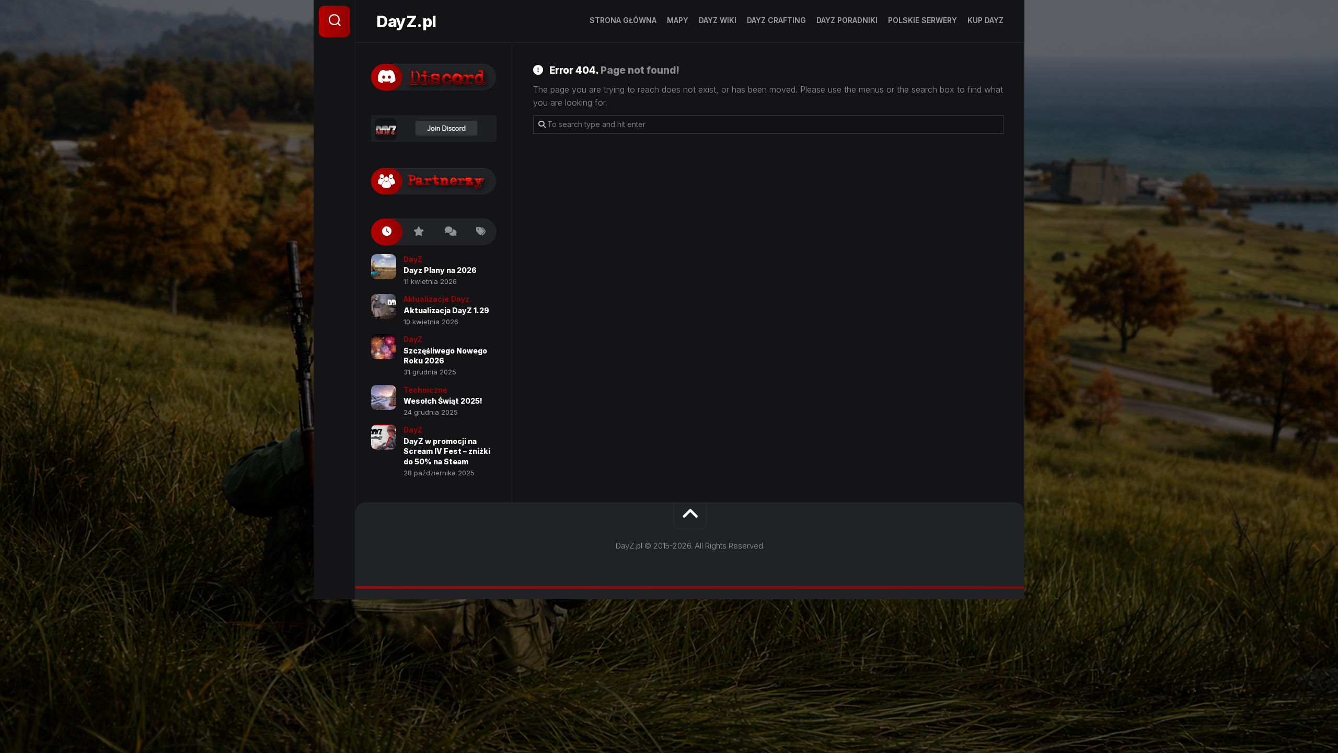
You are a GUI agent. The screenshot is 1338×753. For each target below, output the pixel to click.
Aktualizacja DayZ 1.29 (446, 310)
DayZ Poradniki (847, 20)
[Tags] (481, 232)
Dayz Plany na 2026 (440, 270)
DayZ (412, 259)
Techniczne (425, 389)
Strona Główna (623, 20)
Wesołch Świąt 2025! (442, 400)
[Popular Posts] (418, 232)
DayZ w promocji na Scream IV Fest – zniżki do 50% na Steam (446, 451)
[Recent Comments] (449, 232)
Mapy (677, 20)
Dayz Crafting (776, 20)
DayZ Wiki (717, 20)
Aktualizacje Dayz (436, 298)
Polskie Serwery (922, 20)
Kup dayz (985, 20)
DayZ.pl (406, 21)
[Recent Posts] (386, 232)
